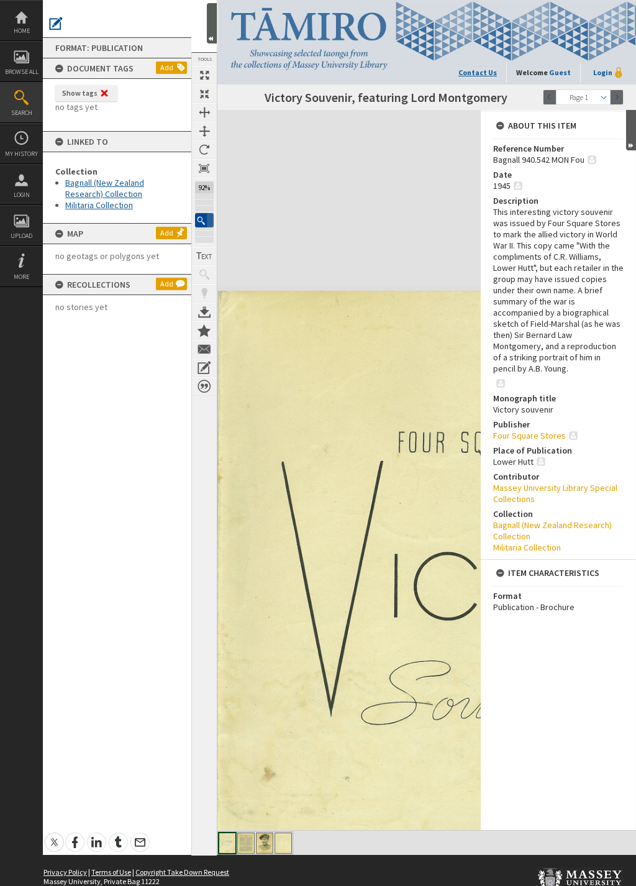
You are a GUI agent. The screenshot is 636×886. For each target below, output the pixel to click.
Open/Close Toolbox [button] (212, 23)
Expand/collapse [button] (631, 130)
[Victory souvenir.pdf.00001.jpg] (227, 843)
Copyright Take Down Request (182, 872)
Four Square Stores (529, 435)
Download (204, 312)
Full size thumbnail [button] (204, 75)
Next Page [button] (617, 97)
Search (21, 113)
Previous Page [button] (549, 97)
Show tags (80, 93)
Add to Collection (204, 330)
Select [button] (603, 97)
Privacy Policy (65, 872)
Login (22, 195)
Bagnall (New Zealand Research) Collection (104, 188)
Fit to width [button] (204, 112)
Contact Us (477, 72)
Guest (560, 72)
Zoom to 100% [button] (204, 168)
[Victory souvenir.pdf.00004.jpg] (283, 843)
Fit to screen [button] (204, 93)
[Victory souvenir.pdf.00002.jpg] (246, 843)
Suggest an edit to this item (56, 23)
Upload (21, 236)
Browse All (22, 72)
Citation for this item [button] (204, 386)
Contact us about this (204, 349)
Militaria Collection (99, 205)
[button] (204, 220)
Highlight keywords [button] (204, 293)
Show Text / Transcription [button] (204, 256)
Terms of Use (111, 872)
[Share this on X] (54, 835)
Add (166, 67)
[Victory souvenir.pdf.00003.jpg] (264, 843)
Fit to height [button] (204, 131)
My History (21, 154)
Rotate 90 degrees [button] (204, 149)
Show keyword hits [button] (204, 274)
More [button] (21, 277)
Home (22, 31)
